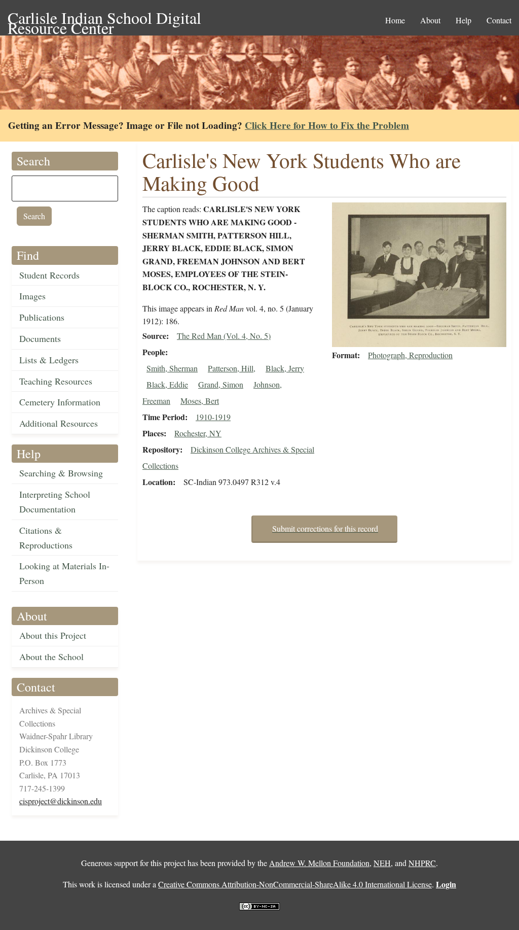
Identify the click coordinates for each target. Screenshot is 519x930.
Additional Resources (58, 423)
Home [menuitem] (395, 20)
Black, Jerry (285, 368)
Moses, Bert (199, 400)
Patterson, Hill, (231, 368)
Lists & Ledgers (49, 360)
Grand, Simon (220, 384)
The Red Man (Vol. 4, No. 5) (224, 335)
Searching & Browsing (61, 473)
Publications (41, 317)
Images (32, 296)
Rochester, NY (197, 433)
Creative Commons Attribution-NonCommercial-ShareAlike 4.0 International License (295, 884)
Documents (40, 338)
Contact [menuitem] (499, 20)
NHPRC (422, 862)
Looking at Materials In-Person (64, 573)
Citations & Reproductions (45, 537)
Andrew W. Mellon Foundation (319, 862)
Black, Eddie (167, 384)
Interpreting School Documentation (54, 501)
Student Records (49, 275)
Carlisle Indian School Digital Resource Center (104, 18)
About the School (51, 656)
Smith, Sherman (172, 368)
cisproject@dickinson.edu (60, 801)
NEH (382, 862)
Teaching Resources (55, 381)
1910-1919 (213, 416)
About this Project (52, 635)
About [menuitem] (430, 20)
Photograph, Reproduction (410, 355)
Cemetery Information (59, 402)
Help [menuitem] (463, 20)
